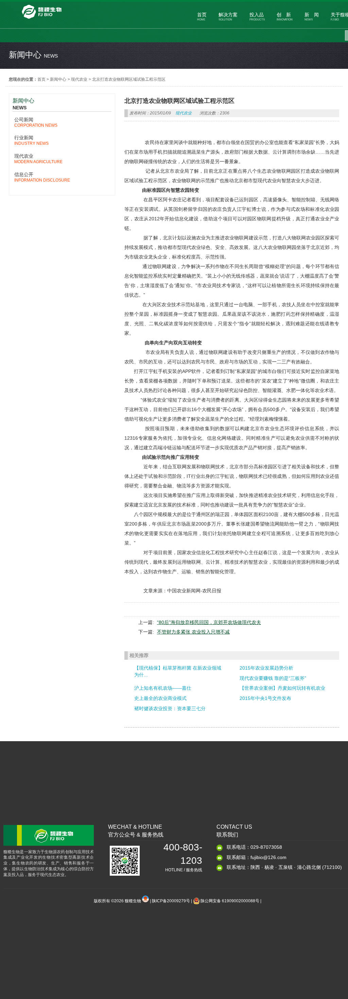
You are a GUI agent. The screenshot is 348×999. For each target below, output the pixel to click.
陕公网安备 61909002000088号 (230, 901)
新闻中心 (58, 79)
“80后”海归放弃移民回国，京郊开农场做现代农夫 (209, 622)
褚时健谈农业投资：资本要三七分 (170, 708)
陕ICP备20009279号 (171, 901)
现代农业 (79, 79)
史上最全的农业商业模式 (160, 698)
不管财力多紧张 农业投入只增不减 (193, 632)
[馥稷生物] (41, 19)
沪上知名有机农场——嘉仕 (162, 688)
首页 (41, 79)
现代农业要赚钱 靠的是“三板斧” (273, 678)
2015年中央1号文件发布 (265, 698)
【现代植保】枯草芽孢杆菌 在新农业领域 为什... (177, 671)
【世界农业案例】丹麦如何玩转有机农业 (282, 688)
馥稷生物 (133, 901)
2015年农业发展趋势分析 (266, 668)
